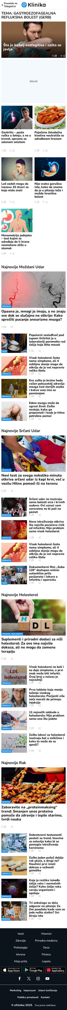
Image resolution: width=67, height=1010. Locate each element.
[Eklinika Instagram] (38, 978)
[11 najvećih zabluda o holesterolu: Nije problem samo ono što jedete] (14, 720)
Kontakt (45, 997)
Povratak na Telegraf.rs (10, 5)
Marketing (15, 990)
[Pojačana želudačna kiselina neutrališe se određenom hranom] (50, 117)
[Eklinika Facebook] (19, 978)
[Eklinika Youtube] (47, 978)
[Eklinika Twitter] (28, 978)
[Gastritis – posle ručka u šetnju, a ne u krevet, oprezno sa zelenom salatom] (16, 117)
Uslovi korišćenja (47, 990)
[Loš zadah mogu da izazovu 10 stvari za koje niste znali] (16, 169)
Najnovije (22, 267)
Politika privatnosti (27, 997)
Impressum (30, 990)
